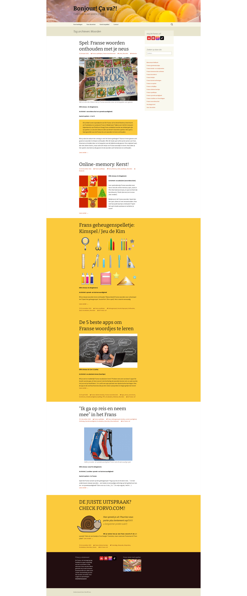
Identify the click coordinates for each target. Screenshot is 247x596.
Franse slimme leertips (97, 395)
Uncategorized (151, 104)
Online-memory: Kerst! (104, 164)
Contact (116, 24)
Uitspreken (127, 545)
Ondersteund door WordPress (82, 592)
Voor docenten (91, 24)
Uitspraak (120, 545)
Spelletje (123, 169)
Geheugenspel (112, 308)
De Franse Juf (103, 310)
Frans (109, 419)
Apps (122, 395)
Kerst (110, 169)
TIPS (104, 397)
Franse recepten (151, 83)
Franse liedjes (151, 77)
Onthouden (131, 308)
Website (115, 397)
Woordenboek (114, 421)
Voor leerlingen (77, 24)
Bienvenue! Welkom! (152, 62)
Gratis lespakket (104, 24)
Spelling (99, 397)
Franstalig (114, 545)
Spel (80, 310)
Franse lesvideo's (152, 74)
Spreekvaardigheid (90, 421)
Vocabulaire (85, 310)
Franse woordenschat (109, 53)
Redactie (134, 53)
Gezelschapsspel (122, 308)
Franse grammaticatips (153, 65)
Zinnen (94, 547)
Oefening (82, 421)
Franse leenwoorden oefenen (155, 71)
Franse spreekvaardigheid (154, 95)
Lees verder (83, 152)
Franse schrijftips (151, 86)
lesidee (123, 419)
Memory (114, 169)
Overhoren (82, 397)
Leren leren (132, 395)
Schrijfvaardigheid (91, 397)
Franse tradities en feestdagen (156, 98)
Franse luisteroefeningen (154, 80)
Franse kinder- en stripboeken (155, 68)
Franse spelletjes (97, 53)
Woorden (125, 53)
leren (126, 395)
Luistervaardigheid (131, 419)
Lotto (120, 53)
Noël (119, 169)
